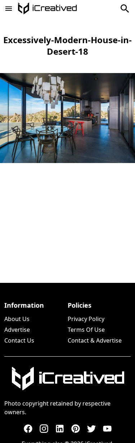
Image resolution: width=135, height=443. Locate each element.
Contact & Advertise (95, 340)
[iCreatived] (67, 378)
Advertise (17, 330)
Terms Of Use (86, 330)
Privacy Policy (86, 319)
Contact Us (19, 340)
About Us (17, 319)
